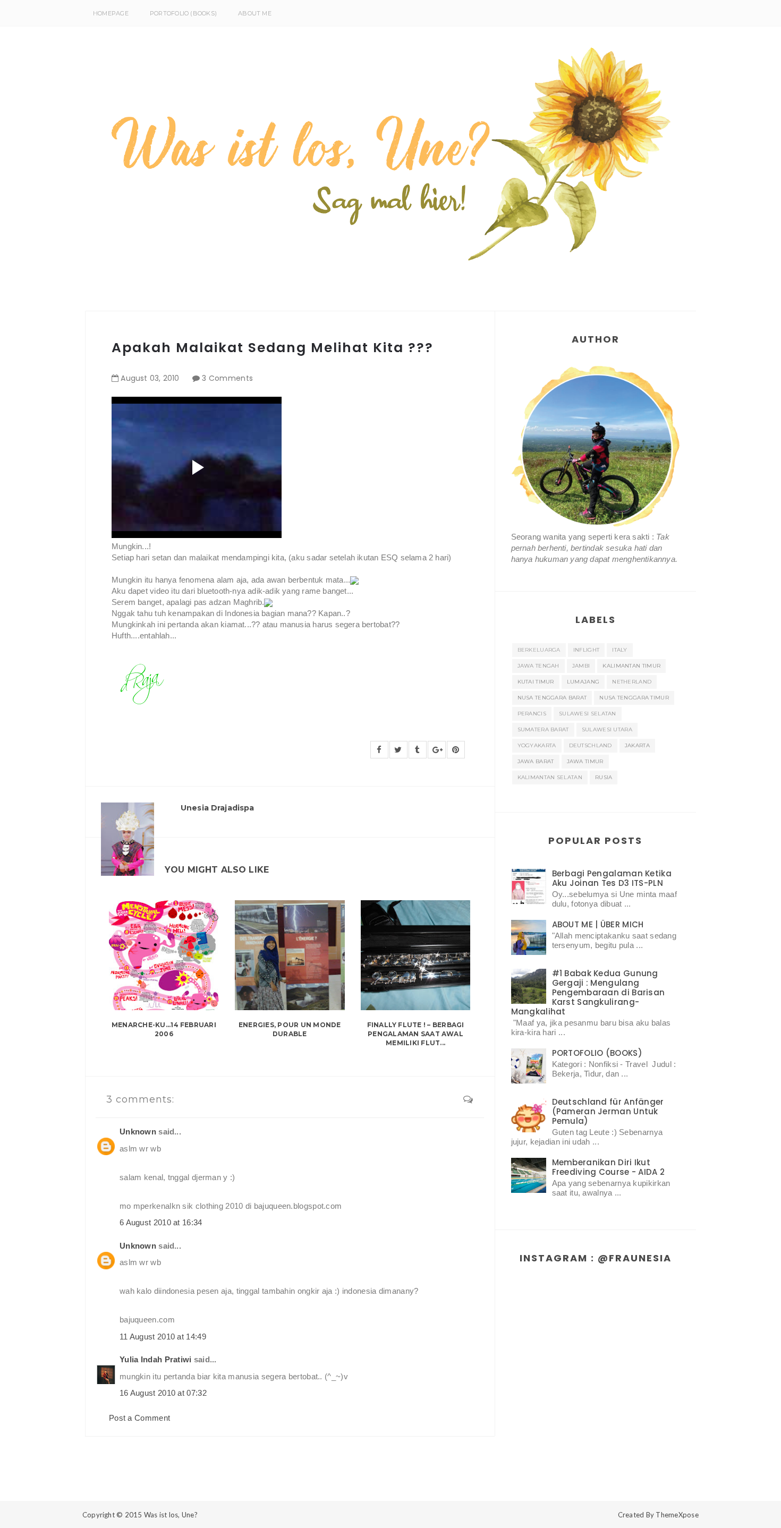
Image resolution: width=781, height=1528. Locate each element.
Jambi (581, 665)
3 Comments (227, 378)
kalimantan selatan (549, 777)
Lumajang (583, 681)
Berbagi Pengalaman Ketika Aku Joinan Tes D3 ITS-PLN (612, 878)
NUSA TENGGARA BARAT (552, 697)
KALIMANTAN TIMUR (631, 665)
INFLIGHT (586, 649)
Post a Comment (139, 1417)
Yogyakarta (536, 745)
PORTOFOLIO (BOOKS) (183, 13)
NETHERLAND (631, 681)
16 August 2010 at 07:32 (163, 1392)
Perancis (531, 713)
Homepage (111, 13)
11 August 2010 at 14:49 (163, 1336)
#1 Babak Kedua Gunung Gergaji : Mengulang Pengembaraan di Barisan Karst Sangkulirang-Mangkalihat (588, 992)
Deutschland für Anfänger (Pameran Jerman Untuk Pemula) (608, 1111)
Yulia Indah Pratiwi (156, 1359)
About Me (254, 13)
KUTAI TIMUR (535, 681)
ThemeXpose (677, 1514)
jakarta (637, 745)
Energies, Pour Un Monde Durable (290, 1029)
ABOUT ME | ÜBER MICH (598, 924)
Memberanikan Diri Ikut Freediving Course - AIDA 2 (608, 1167)
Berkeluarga (539, 649)
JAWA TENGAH (538, 665)
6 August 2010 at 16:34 (161, 1222)
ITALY (619, 649)
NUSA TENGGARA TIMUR (634, 697)
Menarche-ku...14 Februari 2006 (164, 1029)
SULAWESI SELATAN (587, 713)
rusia (604, 777)
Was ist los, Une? (171, 1514)
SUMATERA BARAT (543, 729)
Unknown (138, 1131)
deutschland (590, 745)
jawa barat (535, 761)
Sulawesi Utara (607, 729)
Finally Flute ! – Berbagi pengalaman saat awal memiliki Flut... (415, 1034)
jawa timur (585, 761)
